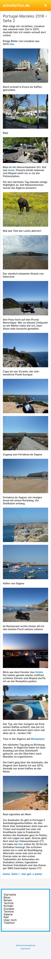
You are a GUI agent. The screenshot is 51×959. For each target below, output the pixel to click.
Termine (9, 911)
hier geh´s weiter (31, 873)
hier (20, 844)
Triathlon (9, 922)
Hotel (10, 170)
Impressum (25, 948)
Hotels (39, 672)
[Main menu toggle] (45, 5)
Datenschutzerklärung (25, 945)
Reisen (8, 900)
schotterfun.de (16, 5)
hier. (12, 44)
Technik (9, 903)
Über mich (10, 920)
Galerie (8, 914)
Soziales (9, 908)
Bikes (7, 897)
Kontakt (8, 906)
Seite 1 (15, 873)
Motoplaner (38, 738)
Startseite (10, 894)
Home (6, 873)
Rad (6, 917)
